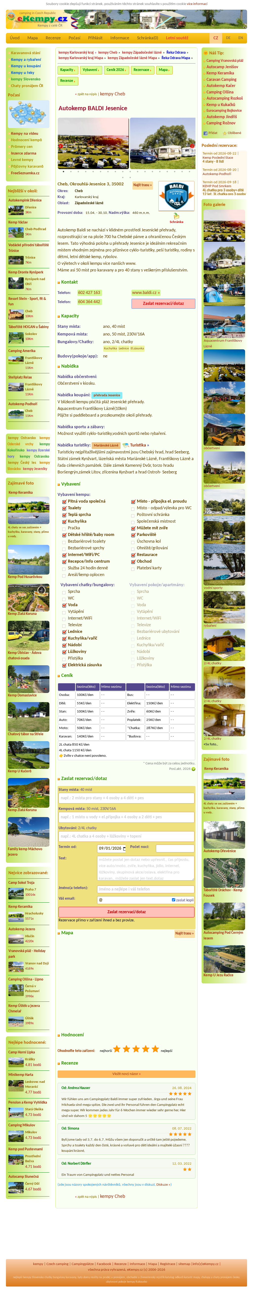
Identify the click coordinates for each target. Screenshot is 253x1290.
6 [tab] (100, 171)
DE (228, 38)
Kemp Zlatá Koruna (22, 614)
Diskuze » (163, 1185)
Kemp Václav (18, 222)
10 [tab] (130, 171)
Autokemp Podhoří (22, 404)
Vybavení (90, 70)
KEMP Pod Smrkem (217, 171)
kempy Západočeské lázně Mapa (132, 58)
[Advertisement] (28, 1229)
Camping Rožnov (221, 123)
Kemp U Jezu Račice (218, 975)
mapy (196, 1277)
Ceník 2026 (115, 70)
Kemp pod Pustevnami (25, 1149)
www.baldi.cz (144, 292)
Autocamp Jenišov (222, 67)
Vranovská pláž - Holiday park (26, 954)
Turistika (138, 445)
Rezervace (141, 70)
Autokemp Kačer (221, 86)
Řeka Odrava (176, 53)
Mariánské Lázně (106, 445)
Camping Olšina (220, 92)
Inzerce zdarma (23, 154)
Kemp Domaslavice (22, 695)
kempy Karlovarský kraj (76, 53)
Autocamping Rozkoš (225, 98)
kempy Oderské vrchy (28, 441)
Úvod (15, 38)
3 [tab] (78, 171)
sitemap (184, 1264)
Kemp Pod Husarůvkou (25, 577)
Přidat (213, 133)
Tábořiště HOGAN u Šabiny (28, 327)
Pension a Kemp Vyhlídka (27, 1103)
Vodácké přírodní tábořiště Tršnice (28, 248)
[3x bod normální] (136, 1049)
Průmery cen (22, 147)
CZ (215, 38)
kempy (38, 1264)
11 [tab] (137, 171)
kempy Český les (22, 463)
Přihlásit (95, 38)
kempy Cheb (107, 53)
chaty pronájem (222, 1277)
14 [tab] (159, 171)
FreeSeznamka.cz (25, 173)
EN (240, 38)
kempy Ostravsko (22, 438)
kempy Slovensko (26, 79)
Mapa (32, 38)
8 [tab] (115, 171)
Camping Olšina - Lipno (25, 979)
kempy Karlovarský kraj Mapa (81, 58)
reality (94, 1277)
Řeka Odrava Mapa (176, 58)
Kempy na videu (24, 134)
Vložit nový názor (126, 1074)
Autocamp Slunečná (23, 1177)
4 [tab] (85, 171)
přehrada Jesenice (107, 395)
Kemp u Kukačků (221, 105)
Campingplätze (83, 1264)
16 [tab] (174, 171)
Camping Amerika (21, 351)
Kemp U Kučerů (19, 771)
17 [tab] (182, 171)
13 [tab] (152, 171)
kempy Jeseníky (35, 469)
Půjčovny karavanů (27, 167)
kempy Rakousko (137, 1281)
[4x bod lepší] (146, 1049)
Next (192, 146)
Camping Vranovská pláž (225, 61)
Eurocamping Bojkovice (224, 111)
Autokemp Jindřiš (222, 117)
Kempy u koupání (26, 66)
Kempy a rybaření (26, 60)
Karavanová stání (25, 53)
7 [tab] (107, 171)
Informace (119, 38)
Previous (61, 146)
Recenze (53, 38)
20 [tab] (130, 177)
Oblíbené (234, 133)
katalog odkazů (174, 1277)
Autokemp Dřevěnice (220, 851)
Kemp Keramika (21, 493)
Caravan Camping (221, 80)
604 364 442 (89, 302)
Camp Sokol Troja (21, 883)
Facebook (104, 1264)
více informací (197, 4)
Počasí (74, 38)
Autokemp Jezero (21, 929)
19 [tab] (122, 177)
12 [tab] (145, 171)
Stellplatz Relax (20, 377)
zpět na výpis (87, 94)
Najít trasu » (142, 185)
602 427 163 (89, 292)
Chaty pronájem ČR (27, 86)
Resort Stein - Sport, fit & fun (27, 302)
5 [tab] (93, 171)
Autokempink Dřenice (25, 200)
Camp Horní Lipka (21, 1052)
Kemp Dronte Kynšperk (25, 272)
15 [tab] (167, 171)
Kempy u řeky (22, 73)
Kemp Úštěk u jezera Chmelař (24, 1009)
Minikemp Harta (20, 1075)
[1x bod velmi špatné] (117, 1049)
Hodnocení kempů (26, 140)
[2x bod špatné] (126, 1049)
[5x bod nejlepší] (155, 1049)
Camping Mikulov (21, 1125)
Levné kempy (22, 160)
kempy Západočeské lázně (142, 53)
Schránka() (147, 38)
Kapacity (66, 70)
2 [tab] (70, 171)
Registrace (167, 1264)
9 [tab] (122, 171)
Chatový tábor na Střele (25, 734)
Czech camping (57, 1264)
